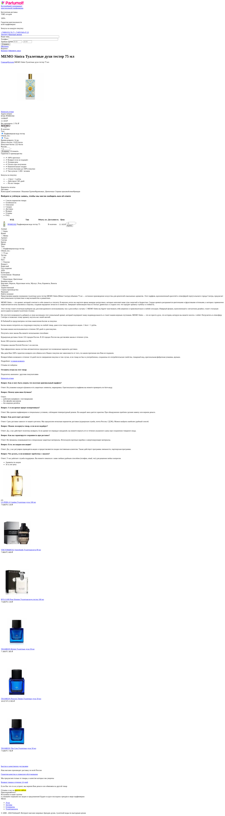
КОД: (3, 116)
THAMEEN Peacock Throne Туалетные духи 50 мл (21, 699)
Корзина (4, 51)
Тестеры (9, 805)
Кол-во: (4, 147)
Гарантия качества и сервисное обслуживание (19, 774)
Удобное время (7, 42)
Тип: (3, 131)
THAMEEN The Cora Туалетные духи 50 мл (18, 748)
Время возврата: (7, 140)
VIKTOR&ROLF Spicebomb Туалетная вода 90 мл (21, 550)
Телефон (4, 39)
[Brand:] (5, 127)
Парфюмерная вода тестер (14, 134)
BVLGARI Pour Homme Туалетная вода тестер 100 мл (22, 599)
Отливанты (10, 807)
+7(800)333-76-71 (8, 32)
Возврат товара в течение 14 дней (14, 782)
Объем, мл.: (5, 136)
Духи (8, 803)
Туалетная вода (12, 809)
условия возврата (17, 361)
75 (6, 138)
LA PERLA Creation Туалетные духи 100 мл (18, 502)
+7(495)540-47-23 (22, 32)
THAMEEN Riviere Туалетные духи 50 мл (17, 649)
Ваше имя (5, 37)
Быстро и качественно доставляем (14, 766)
